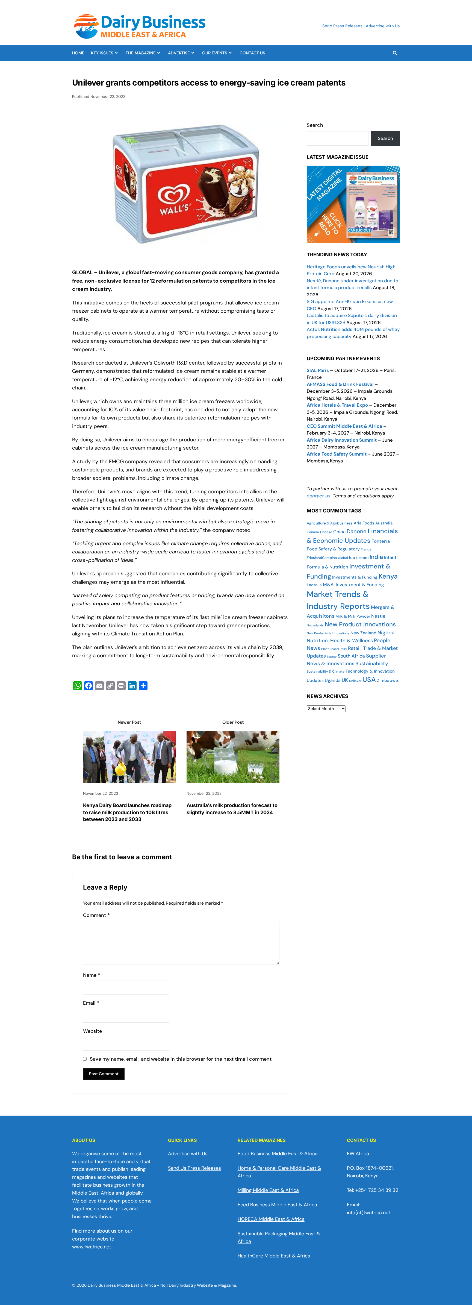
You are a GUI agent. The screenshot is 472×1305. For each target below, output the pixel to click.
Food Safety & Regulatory (333, 549)
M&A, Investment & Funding (353, 585)
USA (369, 679)
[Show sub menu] (116, 53)
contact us (319, 496)
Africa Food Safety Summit (337, 454)
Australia (384, 523)
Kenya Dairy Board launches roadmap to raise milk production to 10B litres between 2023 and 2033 (127, 812)
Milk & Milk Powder (352, 616)
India (376, 557)
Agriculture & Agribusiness (330, 523)
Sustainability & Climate (325, 671)
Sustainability (371, 663)
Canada (313, 532)
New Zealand (363, 633)
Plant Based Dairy (334, 649)
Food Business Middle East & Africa (278, 1153)
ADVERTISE (179, 53)
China (339, 532)
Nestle (378, 616)
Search (315, 125)
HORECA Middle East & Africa (271, 1219)
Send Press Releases (342, 26)
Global (343, 558)
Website (92, 1031)
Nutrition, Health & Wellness (340, 640)
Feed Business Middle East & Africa (277, 1204)
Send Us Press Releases (194, 1168)
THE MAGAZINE (141, 53)
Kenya (388, 576)
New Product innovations (360, 624)
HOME (78, 53)
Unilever (355, 681)
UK (345, 680)
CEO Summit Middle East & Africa (344, 426)
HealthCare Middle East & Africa (274, 1256)
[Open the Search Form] (395, 53)
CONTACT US (252, 53)
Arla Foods (364, 523)
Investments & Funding (354, 577)
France (366, 549)
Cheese (326, 532)
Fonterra (380, 541)
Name (91, 975)
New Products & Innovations (328, 633)
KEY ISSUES (102, 53)
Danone (357, 531)
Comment (96, 915)
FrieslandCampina (322, 557)
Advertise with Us (383, 26)
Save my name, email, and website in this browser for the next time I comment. (181, 1059)
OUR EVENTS (214, 53)
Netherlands (315, 625)
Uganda (333, 680)
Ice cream (358, 557)
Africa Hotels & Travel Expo (337, 405)
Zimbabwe (387, 680)
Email (91, 1003)
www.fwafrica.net (91, 1247)
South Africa (351, 656)
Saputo (332, 656)
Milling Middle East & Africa (268, 1190)
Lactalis (314, 585)
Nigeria (386, 632)
